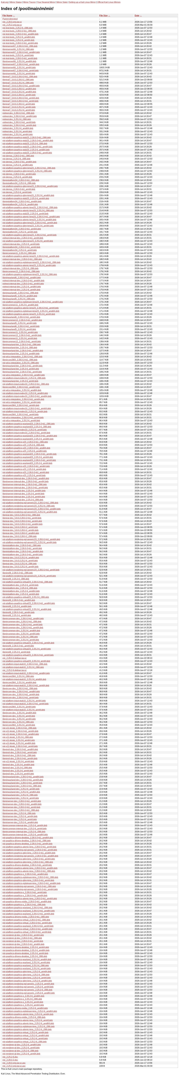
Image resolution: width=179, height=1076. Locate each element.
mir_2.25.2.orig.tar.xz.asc (14, 1066)
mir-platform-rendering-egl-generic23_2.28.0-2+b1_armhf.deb (30, 570)
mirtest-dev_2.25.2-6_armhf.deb (17, 131)
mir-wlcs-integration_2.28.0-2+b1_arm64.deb (23, 399)
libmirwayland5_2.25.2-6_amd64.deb (19, 296)
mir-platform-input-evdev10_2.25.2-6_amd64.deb (25, 393)
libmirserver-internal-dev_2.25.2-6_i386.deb (22, 500)
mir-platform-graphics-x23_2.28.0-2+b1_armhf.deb (25, 472)
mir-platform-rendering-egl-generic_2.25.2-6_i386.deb (27, 990)
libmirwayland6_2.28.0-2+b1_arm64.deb (21, 317)
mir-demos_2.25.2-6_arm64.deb (17, 177)
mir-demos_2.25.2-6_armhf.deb (17, 192)
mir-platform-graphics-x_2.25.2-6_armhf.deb (22, 1002)
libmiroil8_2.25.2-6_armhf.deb (16, 652)
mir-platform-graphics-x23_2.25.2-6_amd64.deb (24, 451)
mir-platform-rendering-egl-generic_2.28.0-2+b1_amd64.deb (30, 856)
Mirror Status (16, 2)
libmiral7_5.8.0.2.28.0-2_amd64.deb (19, 89)
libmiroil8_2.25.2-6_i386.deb (15, 579)
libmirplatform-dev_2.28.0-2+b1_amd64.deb (22, 551)
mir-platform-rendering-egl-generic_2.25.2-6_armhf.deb (27, 987)
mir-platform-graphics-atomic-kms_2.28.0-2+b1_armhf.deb (29, 847)
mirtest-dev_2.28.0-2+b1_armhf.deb (19, 122)
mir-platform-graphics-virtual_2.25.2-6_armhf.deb (25, 1038)
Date (137, 15)
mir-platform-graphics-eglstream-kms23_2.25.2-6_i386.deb (29, 274)
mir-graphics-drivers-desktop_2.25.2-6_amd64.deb (25, 950)
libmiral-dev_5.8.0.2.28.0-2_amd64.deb (20, 533)
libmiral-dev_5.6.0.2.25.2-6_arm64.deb (20, 567)
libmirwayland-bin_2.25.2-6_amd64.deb (20, 353)
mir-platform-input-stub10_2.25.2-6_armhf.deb (23, 710)
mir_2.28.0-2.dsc (10, 1060)
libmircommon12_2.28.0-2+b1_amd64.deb (22, 320)
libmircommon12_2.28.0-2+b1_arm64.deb (21, 335)
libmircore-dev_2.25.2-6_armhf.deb (18, 716)
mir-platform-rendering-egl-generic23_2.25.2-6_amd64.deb (29, 512)
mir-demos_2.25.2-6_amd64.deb (17, 165)
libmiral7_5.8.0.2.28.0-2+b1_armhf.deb (20, 101)
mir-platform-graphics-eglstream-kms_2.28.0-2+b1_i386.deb (30, 877)
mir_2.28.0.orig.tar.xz (12, 22)
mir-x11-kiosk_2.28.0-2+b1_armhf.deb (20, 746)
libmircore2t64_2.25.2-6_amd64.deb (19, 682)
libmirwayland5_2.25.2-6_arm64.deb (19, 323)
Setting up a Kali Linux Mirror (82, 2)
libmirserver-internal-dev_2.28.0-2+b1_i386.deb (24, 484)
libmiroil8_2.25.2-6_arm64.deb (16, 615)
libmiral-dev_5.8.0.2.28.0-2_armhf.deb (20, 527)
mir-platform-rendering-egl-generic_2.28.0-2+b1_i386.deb (29, 886)
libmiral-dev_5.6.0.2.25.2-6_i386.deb (19, 564)
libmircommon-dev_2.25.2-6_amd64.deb (21, 631)
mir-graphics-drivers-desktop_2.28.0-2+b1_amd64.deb (27, 838)
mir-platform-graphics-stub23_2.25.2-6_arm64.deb (25, 198)
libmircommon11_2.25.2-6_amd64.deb (20, 305)
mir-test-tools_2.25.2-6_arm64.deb (18, 40)
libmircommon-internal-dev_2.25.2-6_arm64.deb (24, 825)
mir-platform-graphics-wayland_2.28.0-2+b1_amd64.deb (28, 911)
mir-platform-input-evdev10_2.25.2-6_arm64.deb (24, 411)
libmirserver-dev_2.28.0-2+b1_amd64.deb (21, 804)
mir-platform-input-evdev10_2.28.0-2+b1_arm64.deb (26, 408)
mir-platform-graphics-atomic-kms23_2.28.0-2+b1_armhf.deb (30, 308)
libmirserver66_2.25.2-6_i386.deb (18, 49)
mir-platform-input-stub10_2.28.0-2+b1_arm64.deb (25, 685)
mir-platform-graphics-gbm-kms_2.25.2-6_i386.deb (25, 975)
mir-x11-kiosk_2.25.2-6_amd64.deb (18, 743)
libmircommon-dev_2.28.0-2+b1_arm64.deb (22, 627)
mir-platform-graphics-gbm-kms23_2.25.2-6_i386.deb (27, 171)
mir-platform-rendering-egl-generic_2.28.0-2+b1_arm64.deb (30, 889)
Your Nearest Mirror (46, 2)
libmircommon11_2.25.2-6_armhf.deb (19, 338)
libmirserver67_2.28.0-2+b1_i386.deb (19, 46)
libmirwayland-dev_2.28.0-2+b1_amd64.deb (23, 777)
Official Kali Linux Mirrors (108, 2)
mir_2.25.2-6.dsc (10, 1057)
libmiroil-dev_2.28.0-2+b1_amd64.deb (20, 749)
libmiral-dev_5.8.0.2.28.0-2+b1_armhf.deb (21, 518)
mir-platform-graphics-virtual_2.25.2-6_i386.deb (24, 1042)
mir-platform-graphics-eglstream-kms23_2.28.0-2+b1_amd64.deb (32, 302)
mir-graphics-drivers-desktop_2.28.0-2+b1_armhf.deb (27, 865)
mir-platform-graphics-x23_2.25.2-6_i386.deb (23, 445)
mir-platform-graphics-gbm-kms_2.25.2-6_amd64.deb (27, 981)
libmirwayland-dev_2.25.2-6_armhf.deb (20, 798)
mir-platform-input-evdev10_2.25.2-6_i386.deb (23, 378)
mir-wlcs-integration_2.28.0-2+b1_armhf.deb (23, 417)
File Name (7, 15)
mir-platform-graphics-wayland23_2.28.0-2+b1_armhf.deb (29, 460)
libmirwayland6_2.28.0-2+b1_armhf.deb (20, 326)
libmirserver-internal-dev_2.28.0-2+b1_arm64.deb (25, 481)
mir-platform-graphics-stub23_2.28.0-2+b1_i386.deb (26, 137)
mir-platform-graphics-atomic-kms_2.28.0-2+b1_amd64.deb (29, 868)
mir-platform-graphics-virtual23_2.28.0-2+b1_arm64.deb (28, 643)
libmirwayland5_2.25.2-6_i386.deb (18, 299)
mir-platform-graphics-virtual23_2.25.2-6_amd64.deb (26, 609)
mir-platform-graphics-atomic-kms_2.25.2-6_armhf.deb (27, 1020)
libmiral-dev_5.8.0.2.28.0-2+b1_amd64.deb (22, 524)
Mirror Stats (62, 2)
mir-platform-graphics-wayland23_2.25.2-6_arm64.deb (27, 457)
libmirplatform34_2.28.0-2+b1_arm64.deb (21, 229)
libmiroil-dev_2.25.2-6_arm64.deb (18, 774)
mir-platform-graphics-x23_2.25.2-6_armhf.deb (23, 475)
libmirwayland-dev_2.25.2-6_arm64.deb (20, 789)
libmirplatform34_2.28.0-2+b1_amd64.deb (21, 201)
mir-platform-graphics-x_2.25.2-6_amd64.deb (23, 996)
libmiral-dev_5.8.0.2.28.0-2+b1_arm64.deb (22, 521)
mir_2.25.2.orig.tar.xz (12, 25)
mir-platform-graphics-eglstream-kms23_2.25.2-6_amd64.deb (30, 311)
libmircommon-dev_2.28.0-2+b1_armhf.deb (22, 624)
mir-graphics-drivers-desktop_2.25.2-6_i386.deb (24, 956)
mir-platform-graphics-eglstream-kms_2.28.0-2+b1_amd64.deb (31, 883)
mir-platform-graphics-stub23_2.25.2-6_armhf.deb (25, 214)
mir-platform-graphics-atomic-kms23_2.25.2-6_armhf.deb (28, 314)
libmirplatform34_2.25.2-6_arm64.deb (19, 232)
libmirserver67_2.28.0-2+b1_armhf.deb (20, 70)
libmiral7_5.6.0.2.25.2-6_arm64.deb (19, 107)
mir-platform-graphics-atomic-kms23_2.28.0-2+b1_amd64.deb (31, 217)
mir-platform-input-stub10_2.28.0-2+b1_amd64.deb (26, 673)
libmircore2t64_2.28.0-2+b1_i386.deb (19, 360)
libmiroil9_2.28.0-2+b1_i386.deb (17, 573)
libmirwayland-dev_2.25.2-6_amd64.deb (21, 792)
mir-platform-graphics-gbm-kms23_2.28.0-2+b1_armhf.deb (29, 235)
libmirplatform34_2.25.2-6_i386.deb (19, 183)
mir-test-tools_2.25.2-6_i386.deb (17, 28)
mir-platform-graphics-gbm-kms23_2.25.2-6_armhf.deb (27, 241)
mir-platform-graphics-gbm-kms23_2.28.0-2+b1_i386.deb (28, 168)
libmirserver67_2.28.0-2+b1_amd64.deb (21, 52)
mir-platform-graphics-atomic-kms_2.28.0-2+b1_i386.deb (28, 871)
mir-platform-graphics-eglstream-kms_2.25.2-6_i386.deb (28, 1026)
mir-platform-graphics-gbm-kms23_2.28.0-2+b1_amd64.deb (30, 186)
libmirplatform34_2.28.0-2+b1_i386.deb (20, 180)
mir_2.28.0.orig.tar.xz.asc (14, 1063)
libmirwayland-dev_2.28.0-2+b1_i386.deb (21, 786)
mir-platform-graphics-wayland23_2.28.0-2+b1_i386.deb (28, 424)
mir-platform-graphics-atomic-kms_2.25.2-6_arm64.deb (27, 1014)
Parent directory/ (10, 19)
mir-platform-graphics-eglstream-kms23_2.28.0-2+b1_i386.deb (31, 262)
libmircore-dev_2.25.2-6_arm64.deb (19, 719)
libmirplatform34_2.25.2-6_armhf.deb (19, 250)
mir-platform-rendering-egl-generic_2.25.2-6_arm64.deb (28, 984)
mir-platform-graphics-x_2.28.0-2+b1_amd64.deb (25, 874)
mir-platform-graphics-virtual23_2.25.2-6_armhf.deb (26, 661)
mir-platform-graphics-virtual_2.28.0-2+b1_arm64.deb (27, 923)
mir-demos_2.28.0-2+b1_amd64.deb (19, 162)
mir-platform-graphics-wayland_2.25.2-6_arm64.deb (26, 968)
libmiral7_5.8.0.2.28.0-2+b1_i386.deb (19, 76)
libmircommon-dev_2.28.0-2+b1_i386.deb (21, 621)
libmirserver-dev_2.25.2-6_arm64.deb (19, 816)
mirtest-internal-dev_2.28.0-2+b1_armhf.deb (22, 238)
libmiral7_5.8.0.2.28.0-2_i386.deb (18, 80)
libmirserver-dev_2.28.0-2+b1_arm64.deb (21, 801)
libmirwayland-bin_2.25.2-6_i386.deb (19, 347)
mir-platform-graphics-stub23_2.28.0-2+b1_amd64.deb (27, 140)
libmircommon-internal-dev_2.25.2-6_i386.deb (23, 831)
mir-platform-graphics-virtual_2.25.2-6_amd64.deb (25, 1035)
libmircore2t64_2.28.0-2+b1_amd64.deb (21, 387)
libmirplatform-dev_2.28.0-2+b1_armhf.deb (22, 548)
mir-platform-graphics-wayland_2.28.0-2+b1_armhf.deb (27, 926)
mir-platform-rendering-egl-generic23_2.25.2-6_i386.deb (28, 506)
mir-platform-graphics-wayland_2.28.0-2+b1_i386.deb (27, 908)
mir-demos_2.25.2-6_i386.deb (16, 159)
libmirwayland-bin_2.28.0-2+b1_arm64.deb (22, 366)
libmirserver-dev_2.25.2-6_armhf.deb (19, 819)
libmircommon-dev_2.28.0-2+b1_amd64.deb (23, 618)
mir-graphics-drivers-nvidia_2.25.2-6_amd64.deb (25, 1008)
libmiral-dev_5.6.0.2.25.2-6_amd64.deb (20, 558)
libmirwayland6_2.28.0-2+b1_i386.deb (20, 293)
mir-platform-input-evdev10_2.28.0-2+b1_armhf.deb (26, 433)
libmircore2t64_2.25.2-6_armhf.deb (18, 725)
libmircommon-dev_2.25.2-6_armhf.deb (20, 640)
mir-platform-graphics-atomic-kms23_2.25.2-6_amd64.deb (29, 220)
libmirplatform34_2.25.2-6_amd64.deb (20, 204)
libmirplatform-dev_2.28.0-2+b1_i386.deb (21, 545)
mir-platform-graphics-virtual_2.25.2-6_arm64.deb (25, 1032)
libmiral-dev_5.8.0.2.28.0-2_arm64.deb (20, 530)
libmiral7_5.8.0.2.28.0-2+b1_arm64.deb (20, 98)
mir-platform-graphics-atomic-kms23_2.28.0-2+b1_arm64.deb (30, 256)
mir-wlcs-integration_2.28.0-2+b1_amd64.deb (23, 375)
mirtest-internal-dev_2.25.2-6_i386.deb (20, 268)
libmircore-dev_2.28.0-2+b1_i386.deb (19, 688)
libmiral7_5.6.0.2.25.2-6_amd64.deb (19, 92)
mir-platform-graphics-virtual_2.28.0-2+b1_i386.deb (26, 920)
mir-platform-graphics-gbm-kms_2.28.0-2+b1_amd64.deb (28, 853)
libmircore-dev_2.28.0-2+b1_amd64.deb (21, 691)
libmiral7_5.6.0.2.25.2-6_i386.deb (18, 83)
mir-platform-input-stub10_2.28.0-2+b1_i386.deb (24, 664)
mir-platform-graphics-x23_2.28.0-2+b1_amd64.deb (26, 448)
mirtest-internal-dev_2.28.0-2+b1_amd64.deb (23, 281)
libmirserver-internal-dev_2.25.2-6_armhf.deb (23, 494)
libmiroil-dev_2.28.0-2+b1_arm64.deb (19, 758)
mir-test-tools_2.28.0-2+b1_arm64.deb (20, 43)
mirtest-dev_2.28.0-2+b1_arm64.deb (19, 125)
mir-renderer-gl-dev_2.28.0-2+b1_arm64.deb (23, 935)
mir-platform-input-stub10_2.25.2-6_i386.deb (23, 667)
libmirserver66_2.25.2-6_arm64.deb (19, 67)
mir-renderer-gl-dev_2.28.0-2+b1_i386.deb (22, 938)
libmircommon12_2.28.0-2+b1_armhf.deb (21, 341)
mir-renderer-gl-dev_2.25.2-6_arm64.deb (21, 1054)
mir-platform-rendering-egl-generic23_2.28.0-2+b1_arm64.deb (31, 539)
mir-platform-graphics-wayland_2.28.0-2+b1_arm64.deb (28, 914)
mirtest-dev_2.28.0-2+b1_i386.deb (18, 113)
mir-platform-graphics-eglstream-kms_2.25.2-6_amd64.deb (29, 1011)
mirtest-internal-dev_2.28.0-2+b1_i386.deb (22, 259)
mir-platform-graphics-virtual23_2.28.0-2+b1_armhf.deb (28, 655)
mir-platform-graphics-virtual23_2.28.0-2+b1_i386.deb (27, 582)
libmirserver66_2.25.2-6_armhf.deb (18, 73)
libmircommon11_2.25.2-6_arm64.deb (20, 332)
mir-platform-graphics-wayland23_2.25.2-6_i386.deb (26, 427)
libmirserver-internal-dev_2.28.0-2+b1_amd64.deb (25, 478)
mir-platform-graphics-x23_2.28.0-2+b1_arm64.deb (26, 466)
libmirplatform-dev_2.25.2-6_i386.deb (19, 588)
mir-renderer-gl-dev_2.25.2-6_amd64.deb (21, 1045)
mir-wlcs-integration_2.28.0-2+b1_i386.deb (22, 357)
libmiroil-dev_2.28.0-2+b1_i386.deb (19, 755)
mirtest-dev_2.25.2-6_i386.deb (16, 119)
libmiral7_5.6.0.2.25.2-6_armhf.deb (18, 110)
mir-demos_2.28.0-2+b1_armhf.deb (18, 189)
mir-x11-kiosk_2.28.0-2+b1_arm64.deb (20, 731)
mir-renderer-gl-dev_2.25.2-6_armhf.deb (21, 1048)
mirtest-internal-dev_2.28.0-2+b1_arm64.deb (23, 284)
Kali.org (4, 2)
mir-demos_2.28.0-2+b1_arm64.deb (19, 174)
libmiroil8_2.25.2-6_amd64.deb (16, 606)
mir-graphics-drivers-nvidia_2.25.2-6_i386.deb (23, 1017)
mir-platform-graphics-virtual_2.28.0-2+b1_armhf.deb (26, 932)
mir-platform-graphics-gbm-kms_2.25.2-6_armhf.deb (26, 978)
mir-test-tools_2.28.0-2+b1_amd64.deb (20, 34)
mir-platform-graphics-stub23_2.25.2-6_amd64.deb (26, 150)
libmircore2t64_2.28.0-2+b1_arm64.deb (20, 405)
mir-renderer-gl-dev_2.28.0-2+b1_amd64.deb (23, 944)
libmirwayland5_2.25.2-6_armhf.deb (19, 329)
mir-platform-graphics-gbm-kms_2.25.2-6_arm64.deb (26, 971)
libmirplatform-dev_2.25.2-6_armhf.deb (20, 585)
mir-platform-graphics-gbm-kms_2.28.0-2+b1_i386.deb (27, 862)
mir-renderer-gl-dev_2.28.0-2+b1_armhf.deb (22, 941)
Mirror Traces (29, 2)
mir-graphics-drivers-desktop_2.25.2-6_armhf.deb (25, 953)
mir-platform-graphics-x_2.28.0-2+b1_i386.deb (23, 904)
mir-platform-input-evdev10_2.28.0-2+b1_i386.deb (25, 384)
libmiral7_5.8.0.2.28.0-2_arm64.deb (19, 95)
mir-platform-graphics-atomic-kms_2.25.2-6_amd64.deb (28, 1023)
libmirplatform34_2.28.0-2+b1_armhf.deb (21, 247)
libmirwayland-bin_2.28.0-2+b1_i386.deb (21, 344)
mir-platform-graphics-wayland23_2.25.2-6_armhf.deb (27, 463)
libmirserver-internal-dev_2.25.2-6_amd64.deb (23, 491)
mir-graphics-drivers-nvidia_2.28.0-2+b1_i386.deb (25, 917)
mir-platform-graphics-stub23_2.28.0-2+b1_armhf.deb (27, 153)
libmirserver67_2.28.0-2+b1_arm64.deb (20, 64)
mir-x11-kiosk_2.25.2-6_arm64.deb (18, 740)
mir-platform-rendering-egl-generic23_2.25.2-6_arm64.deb (29, 542)
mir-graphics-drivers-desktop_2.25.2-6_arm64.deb (25, 947)
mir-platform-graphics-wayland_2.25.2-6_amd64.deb (26, 959)
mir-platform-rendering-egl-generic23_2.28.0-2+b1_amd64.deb (31, 509)
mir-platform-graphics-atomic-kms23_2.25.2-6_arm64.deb (29, 265)
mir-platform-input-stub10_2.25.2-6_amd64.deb (24, 679)
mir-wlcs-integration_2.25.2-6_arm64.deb (21, 402)
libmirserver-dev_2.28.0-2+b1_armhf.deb (21, 807)
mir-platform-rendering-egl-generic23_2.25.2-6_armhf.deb (29, 576)
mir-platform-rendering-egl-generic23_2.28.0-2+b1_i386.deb (30, 503)
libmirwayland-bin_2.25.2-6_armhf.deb (20, 381)
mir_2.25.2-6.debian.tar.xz (14, 670)
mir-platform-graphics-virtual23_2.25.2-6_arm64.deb (26, 649)
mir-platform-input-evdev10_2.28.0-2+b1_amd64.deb (26, 396)
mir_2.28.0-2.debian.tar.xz (14, 658)
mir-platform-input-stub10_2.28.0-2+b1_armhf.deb (25, 704)
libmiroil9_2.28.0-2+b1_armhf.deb (18, 646)
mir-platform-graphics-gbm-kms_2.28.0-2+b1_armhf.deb (28, 880)
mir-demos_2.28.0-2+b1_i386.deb (18, 156)
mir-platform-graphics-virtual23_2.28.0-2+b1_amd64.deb (28, 603)
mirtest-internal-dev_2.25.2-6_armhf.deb (21, 244)
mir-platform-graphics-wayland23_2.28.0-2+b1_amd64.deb (29, 436)
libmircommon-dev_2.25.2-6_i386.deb (20, 637)
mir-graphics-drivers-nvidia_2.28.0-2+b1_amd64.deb (26, 901)
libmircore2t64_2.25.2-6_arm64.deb (19, 707)
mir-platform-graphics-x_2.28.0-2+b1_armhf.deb (24, 892)
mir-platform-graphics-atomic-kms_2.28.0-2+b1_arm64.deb (29, 898)
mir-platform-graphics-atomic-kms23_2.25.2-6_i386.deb (28, 210)
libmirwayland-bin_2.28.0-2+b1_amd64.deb (22, 350)
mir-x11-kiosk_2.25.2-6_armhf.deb (18, 761)
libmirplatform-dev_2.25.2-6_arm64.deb (20, 594)
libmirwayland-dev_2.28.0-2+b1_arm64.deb (22, 780)
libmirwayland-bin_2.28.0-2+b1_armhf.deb (22, 372)
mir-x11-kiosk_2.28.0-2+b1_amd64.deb (20, 734)
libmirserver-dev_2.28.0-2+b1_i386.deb (20, 810)
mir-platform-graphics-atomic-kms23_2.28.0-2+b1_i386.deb (29, 207)
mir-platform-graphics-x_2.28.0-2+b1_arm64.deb (24, 895)
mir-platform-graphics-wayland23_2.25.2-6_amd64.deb (27, 439)
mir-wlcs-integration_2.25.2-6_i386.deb (20, 363)
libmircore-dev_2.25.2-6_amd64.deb (19, 713)
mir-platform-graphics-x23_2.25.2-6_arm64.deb (24, 469)
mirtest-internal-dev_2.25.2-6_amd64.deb (21, 287)
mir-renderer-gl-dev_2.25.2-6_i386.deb (20, 1051)
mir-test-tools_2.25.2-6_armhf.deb (18, 55)
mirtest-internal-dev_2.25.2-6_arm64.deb (21, 290)
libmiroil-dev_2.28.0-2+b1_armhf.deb (19, 752)
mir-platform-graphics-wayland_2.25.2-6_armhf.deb (26, 962)
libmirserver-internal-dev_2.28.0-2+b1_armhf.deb (25, 488)
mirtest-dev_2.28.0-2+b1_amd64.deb (19, 116)
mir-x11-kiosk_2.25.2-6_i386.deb (17, 737)
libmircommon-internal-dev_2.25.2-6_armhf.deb (24, 828)
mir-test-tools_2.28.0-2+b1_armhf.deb (19, 58)
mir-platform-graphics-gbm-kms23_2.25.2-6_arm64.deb (28, 226)
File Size (103, 15)
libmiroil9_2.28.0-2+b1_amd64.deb (18, 600)
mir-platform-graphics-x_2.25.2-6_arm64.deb (23, 1005)
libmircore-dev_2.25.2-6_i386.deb (18, 722)
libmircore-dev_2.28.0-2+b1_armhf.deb (20, 697)
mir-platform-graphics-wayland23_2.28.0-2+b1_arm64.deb (29, 454)
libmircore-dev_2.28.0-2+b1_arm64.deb (20, 694)
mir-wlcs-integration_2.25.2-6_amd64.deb (21, 390)
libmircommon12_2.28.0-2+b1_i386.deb (21, 271)
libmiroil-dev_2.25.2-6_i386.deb (17, 768)
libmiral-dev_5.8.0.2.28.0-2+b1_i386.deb (21, 515)
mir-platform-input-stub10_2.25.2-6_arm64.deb (24, 701)
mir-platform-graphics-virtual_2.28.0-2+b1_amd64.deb (27, 929)
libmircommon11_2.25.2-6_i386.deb (19, 253)
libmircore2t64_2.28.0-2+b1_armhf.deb (20, 414)
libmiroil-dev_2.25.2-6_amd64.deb (18, 765)
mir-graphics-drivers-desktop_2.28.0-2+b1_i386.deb (26, 841)
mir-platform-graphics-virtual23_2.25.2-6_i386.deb (25, 597)
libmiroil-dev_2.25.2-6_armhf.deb (17, 771)
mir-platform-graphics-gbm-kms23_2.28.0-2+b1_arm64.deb (29, 223)
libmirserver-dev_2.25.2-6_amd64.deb (20, 822)
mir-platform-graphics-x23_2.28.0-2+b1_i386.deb (25, 442)
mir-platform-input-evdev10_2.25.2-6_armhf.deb (24, 430)
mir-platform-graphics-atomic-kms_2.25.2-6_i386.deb (26, 1029)
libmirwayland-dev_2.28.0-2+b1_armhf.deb (22, 783)
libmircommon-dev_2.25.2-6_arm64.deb (21, 634)
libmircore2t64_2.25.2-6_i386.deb (18, 676)
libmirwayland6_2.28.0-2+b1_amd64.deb (21, 277)
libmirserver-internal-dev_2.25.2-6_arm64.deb (23, 497)
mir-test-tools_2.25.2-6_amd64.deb (18, 37)
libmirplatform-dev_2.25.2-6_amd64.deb (21, 591)
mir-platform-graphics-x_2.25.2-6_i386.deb (22, 999)
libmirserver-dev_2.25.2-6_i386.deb (19, 813)
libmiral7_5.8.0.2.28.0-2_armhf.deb (18, 104)
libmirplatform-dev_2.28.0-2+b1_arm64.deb (22, 554)
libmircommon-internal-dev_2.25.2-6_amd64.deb (25, 835)
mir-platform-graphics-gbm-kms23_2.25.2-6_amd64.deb (28, 195)
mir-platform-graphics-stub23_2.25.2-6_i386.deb (24, 143)
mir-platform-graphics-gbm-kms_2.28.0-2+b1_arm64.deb (28, 859)
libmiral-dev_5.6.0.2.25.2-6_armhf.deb (20, 561)
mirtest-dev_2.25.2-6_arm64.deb (17, 134)
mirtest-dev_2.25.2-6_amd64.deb (17, 128)
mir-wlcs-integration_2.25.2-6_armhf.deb (21, 420)
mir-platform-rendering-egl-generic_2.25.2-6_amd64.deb (28, 993)
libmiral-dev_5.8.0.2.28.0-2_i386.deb (19, 536)
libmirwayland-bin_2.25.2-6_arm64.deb (20, 369)
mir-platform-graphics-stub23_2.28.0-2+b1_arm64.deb (27, 147)
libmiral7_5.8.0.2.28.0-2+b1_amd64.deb (21, 86)
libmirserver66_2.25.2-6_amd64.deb (19, 61)
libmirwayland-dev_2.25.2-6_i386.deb (20, 795)
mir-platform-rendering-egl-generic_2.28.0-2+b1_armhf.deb (29, 850)
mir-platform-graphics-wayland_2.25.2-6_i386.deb (25, 965)
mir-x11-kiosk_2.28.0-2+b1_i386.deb (19, 728)
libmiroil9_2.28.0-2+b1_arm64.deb (18, 612)
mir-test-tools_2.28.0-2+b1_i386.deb (19, 31)
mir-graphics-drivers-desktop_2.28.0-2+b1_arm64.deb (27, 844)
